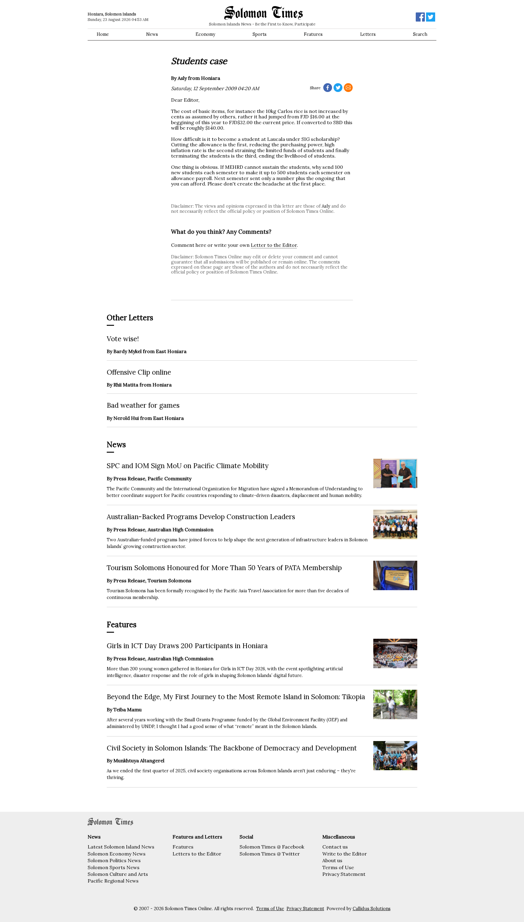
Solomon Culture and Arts (118, 874)
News (152, 34)
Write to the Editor (344, 854)
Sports (260, 34)
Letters (368, 34)
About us (332, 860)
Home (103, 34)
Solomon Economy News (117, 854)
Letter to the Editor (274, 245)
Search (420, 34)
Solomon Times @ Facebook (272, 847)
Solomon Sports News (113, 867)
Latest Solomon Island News (121, 847)
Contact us (335, 847)
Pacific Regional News (113, 881)
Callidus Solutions (372, 908)
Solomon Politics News (114, 860)
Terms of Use (338, 867)
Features (313, 34)
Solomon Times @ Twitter (270, 854)
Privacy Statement (343, 874)
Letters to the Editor (197, 854)
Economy (205, 34)
